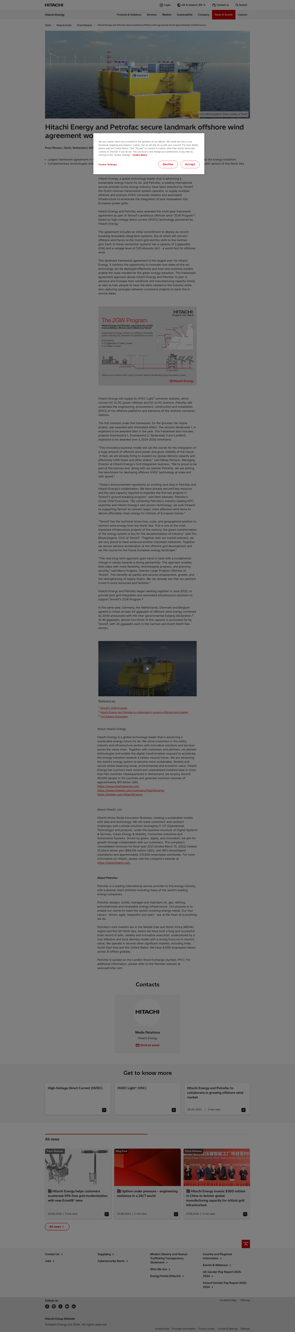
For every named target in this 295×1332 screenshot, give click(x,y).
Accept (190, 164)
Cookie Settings (108, 164)
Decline (168, 164)
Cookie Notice (139, 155)
